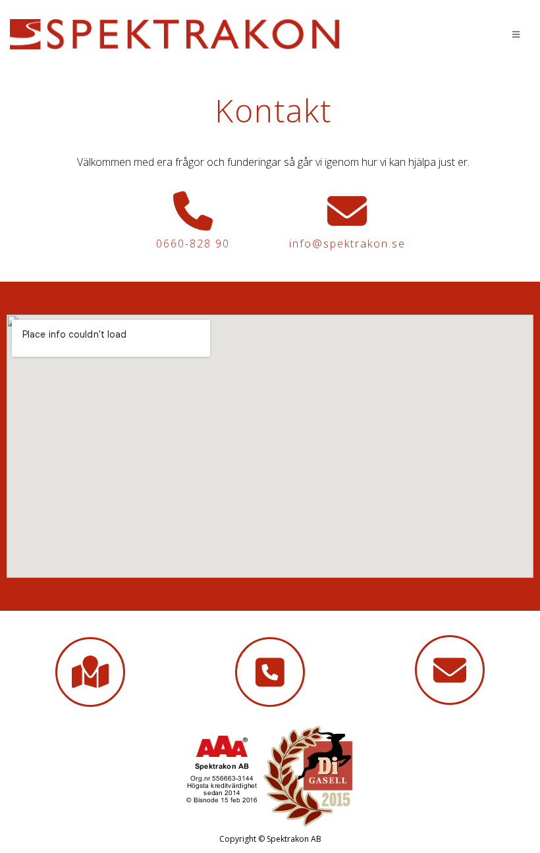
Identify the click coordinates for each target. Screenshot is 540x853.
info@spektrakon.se (347, 243)
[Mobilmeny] (516, 34)
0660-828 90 (193, 243)
